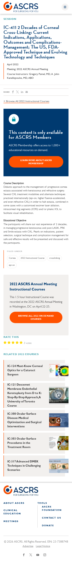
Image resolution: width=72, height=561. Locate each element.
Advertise (28, 546)
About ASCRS (13, 503)
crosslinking (54, 258)
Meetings (11, 521)
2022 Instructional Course (32, 258)
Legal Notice (43, 546)
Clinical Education (12, 512)
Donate (48, 526)
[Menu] (65, 7)
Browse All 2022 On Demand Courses (36, 317)
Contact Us (51, 518)
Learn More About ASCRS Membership (36, 162)
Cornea (12, 258)
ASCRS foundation (52, 509)
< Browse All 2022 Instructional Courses (26, 101)
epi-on (12, 265)
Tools (42, 503)
